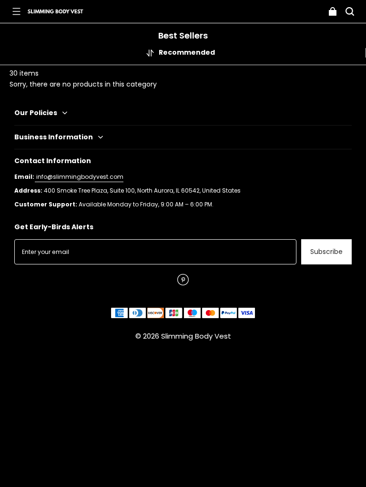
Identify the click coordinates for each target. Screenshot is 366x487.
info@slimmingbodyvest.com (79, 177)
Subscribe (326, 251)
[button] (16, 11)
